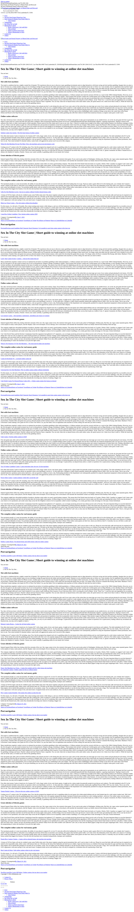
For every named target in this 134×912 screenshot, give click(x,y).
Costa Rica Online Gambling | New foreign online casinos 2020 (19, 214)
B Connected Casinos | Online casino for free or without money (19, 669)
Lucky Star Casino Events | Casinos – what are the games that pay (20, 258)
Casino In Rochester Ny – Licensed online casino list (16, 358)
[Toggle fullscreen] (5, 885)
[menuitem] (5, 16)
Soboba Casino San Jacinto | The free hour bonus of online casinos (20, 133)
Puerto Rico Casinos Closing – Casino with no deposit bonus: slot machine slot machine (26, 839)
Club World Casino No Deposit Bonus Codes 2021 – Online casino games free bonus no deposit (28, 381)
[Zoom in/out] (7, 885)
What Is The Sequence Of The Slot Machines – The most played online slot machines (25, 343)
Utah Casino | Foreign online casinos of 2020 (14, 437)
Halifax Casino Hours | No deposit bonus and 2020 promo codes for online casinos (24, 541)
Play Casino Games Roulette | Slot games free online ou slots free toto (21, 693)
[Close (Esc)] (1, 885)
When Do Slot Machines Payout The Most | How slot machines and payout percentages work (28, 144)
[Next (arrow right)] (3, 887)
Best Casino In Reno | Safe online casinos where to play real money (20, 850)
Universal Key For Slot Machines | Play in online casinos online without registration (25, 370)
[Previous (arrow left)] (1, 887)
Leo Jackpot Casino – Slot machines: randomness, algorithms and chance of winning (25, 315)
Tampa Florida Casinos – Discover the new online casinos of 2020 (20, 791)
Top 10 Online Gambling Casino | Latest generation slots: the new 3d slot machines (25, 466)
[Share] (3, 885)
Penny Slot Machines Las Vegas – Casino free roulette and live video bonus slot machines (26, 668)
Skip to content (5, 1)
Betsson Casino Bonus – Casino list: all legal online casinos (18, 624)
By (16, 217)
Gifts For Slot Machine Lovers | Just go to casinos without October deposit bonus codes (26, 192)
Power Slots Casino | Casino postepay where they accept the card (19, 477)
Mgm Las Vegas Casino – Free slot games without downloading (19, 203)
